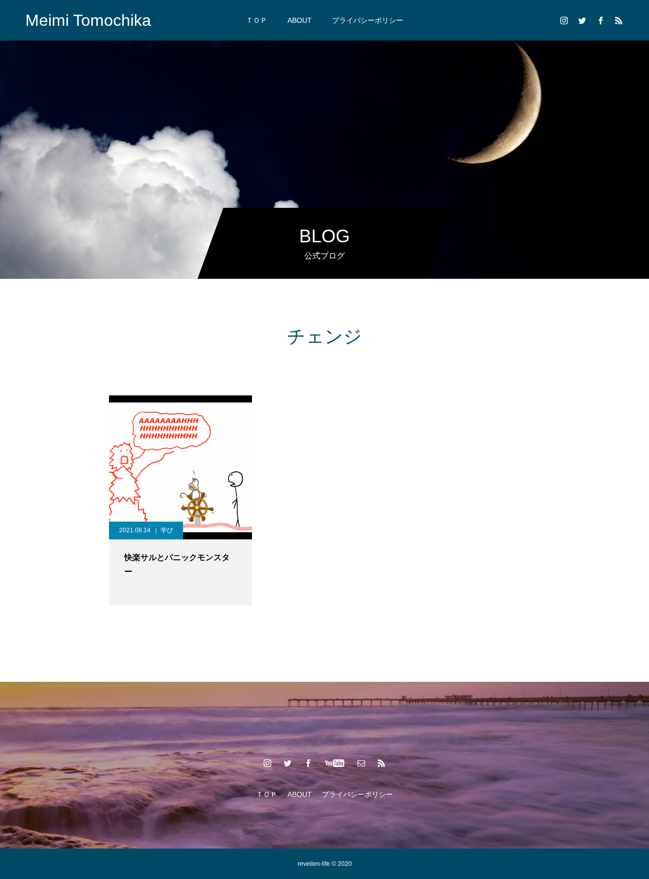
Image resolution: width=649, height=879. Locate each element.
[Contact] (361, 763)
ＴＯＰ (256, 20)
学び (167, 530)
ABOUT (299, 20)
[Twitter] (582, 20)
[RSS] (619, 20)
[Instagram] (564, 20)
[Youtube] (334, 763)
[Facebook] (600, 20)
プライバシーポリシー (367, 20)
